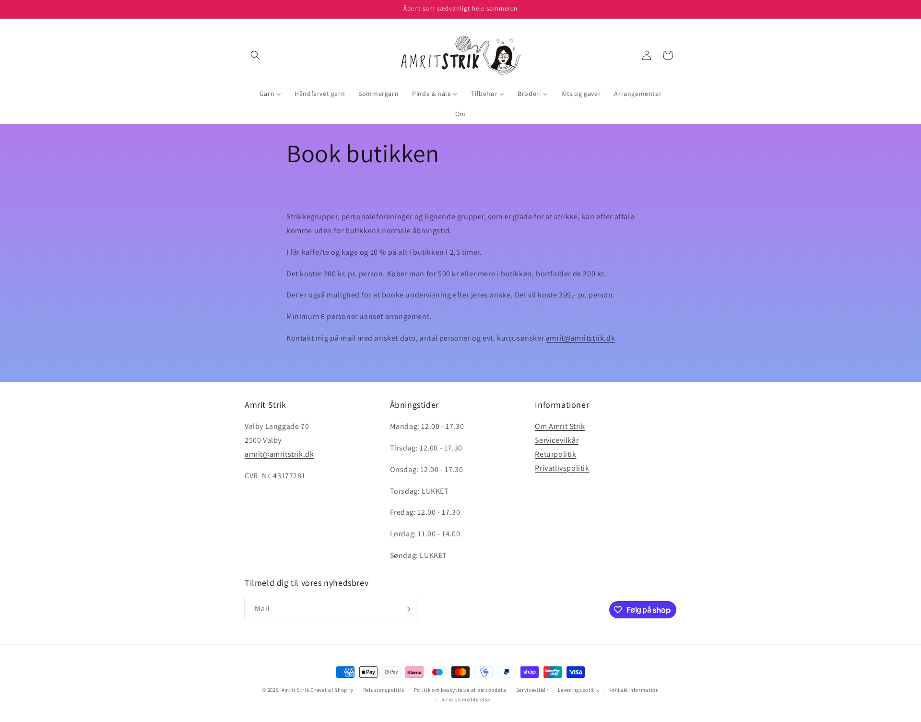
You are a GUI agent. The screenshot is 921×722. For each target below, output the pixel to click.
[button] (255, 55)
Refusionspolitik (383, 689)
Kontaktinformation (633, 689)
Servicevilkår (557, 440)
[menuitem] (270, 93)
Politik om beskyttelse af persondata (460, 689)
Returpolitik (555, 454)
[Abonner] (406, 609)
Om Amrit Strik (560, 426)
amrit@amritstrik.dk (580, 338)
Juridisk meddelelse (465, 699)
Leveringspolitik (578, 689)
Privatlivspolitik (562, 468)
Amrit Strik (295, 689)
